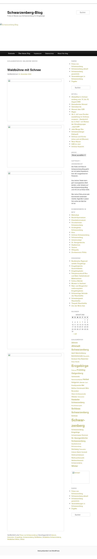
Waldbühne (38, 537)
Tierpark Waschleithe (79, 303)
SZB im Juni (76, 144)
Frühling (81, 369)
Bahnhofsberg (81, 353)
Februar (73, 370)
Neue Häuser (76, 141)
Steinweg (75, 449)
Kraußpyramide (76, 385)
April (73, 353)
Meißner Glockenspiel (78, 388)
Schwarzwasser (76, 435)
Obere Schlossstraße (78, 394)
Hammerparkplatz (76, 379)
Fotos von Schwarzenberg (28, 535)
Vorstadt (84, 452)
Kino (73, 232)
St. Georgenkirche (78, 242)
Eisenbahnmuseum (78, 220)
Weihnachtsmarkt (77, 458)
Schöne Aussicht (77, 146)
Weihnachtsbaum (77, 455)
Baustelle (86, 356)
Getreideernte (76, 107)
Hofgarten (75, 382)
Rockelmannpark (76, 405)
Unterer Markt (76, 452)
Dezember (10, 537)
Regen (73, 112)
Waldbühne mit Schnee (24, 70)
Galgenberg (77, 373)
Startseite (11, 53)
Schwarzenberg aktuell (79, 69)
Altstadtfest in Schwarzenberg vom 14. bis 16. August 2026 (80, 99)
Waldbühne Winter (13, 539)
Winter (22, 539)
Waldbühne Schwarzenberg (51, 537)
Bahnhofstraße (77, 356)
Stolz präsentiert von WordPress (49, 551)
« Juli (75, 334)
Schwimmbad (76, 240)
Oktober (74, 397)
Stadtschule (75, 245)
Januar (82, 382)
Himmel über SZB (77, 109)
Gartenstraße (75, 377)
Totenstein (82, 449)
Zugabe (74, 81)
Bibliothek (75, 215)
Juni (86, 382)
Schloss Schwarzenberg (80, 235)
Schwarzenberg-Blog (25, 12)
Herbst (86, 379)
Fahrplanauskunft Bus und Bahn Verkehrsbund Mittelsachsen (80, 275)
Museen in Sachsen (78, 283)
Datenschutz (49, 53)
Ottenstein (81, 397)
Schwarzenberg (28, 537)
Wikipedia (75, 250)
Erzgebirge (18, 537)
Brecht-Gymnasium (78, 217)
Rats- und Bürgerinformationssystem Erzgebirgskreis (79, 288)
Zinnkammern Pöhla (78, 252)
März (87, 388)
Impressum (38, 53)
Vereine (74, 247)
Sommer (85, 435)
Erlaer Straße (75, 362)
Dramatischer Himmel (79, 104)
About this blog (63, 53)
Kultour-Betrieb (77, 281)
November (75, 391)
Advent (53, 535)
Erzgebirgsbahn (77, 271)
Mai (83, 385)
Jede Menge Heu (77, 129)
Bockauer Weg (76, 359)
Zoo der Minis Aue (78, 306)
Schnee (74, 415)
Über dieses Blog (24, 53)
